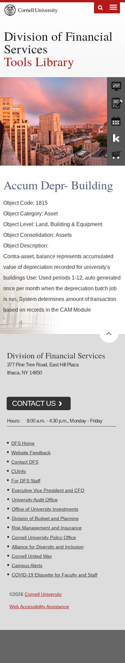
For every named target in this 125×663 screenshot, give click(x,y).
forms (116, 84)
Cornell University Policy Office (44, 537)
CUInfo (18, 471)
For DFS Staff (25, 480)
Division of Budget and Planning (45, 518)
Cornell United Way (32, 556)
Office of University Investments (45, 509)
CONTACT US (34, 403)
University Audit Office (35, 499)
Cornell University (43, 594)
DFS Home (23, 443)
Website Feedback (31, 452)
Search (100, 7)
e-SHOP (116, 155)
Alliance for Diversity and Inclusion (48, 546)
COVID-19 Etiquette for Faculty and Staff (54, 574)
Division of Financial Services (58, 42)
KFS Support (116, 137)
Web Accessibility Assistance (39, 606)
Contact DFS (24, 462)
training (116, 120)
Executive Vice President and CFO (48, 490)
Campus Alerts (27, 565)
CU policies (116, 102)
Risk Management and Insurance (47, 527)
